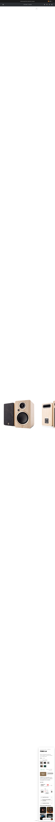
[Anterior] (50, 785)
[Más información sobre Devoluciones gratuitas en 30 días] (51, 800)
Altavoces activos (43, 749)
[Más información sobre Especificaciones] (51, 797)
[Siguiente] (51, 785)
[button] (41, 782)
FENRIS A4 (48, 749)
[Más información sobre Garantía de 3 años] (51, 803)
